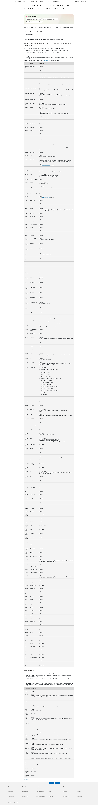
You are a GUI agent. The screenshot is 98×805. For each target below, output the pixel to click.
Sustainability (78, 799)
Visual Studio (65, 799)
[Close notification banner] (71, 16)
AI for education (38, 799)
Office (28, 1)
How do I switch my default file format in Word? (33, 19)
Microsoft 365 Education (39, 793)
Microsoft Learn (65, 791)
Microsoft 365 (24, 1)
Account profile (24, 788)
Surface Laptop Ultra (10, 791)
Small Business (51, 799)
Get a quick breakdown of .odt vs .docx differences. (34, 21)
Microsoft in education (39, 788)
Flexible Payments (24, 799)
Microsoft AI (50, 788)
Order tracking (24, 794)
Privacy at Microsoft (79, 793)
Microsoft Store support (25, 791)
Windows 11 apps (10, 799)
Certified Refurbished (25, 796)
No (57, 783)
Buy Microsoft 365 (55, 1)
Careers (78, 788)
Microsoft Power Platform (52, 794)
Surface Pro (9, 788)
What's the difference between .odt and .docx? (50, 19)
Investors (78, 794)
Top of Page (26, 779)
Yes (51, 783)
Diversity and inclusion (79, 796)
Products (32, 1)
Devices (37, 1)
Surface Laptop (10, 789)
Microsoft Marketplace (66, 796)
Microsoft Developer (65, 789)
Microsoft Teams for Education (40, 791)
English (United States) (12, 802)
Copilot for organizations (11, 794)
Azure (64, 788)
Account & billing (42, 1)
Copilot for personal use (11, 796)
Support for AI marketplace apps (67, 793)
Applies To (26, 11)
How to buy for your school (39, 794)
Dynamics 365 (50, 791)
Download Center (24, 789)
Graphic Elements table (46, 60)
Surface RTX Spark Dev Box (11, 793)
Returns (23, 793)
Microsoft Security (51, 789)
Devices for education (38, 789)
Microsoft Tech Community (66, 794)
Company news (79, 791)
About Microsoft (79, 789)
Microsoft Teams (51, 796)
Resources (48, 1)
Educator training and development (40, 796)
